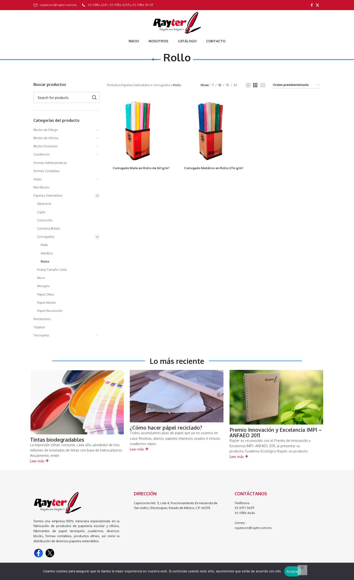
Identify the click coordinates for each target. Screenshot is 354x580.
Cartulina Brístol (48, 228)
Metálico (47, 253)
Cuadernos (41, 154)
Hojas (37, 179)
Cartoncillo (45, 220)
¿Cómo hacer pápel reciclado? (166, 427)
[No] (302, 570)
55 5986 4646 (245, 513)
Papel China (45, 294)
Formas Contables (46, 171)
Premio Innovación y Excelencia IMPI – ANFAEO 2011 (275, 432)
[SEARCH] (94, 97)
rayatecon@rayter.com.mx (253, 528)
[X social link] (317, 5)
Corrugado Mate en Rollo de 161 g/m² (141, 168)
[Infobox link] (55, 5)
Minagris (43, 286)
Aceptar (293, 571)
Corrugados (45, 236)
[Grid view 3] (255, 85)
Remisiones (42, 319)
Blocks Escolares (45, 146)
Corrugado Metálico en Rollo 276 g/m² (213, 168)
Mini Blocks (41, 187)
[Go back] (155, 59)
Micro (41, 278)
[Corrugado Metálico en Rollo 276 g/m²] (214, 130)
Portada (112, 85)
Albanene (44, 204)
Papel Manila (46, 302)
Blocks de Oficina (45, 138)
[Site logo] (177, 22)
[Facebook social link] (311, 5)
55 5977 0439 (244, 508)
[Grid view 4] (262, 85)
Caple (41, 212)
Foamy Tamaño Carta (52, 269)
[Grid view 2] (248, 85)
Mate (44, 245)
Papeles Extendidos (47, 195)
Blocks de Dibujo (45, 130)
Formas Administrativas (50, 163)
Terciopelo (41, 335)
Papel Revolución (50, 311)
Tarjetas (39, 327)
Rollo (45, 261)
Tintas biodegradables (57, 439)
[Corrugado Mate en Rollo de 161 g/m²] (141, 130)
